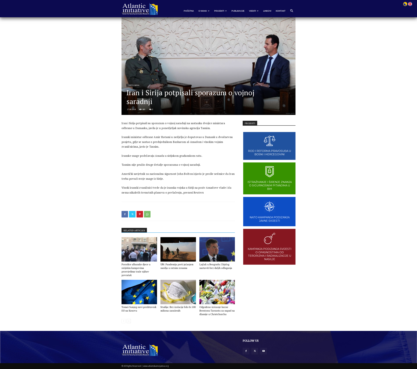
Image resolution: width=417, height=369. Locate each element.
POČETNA (189, 11)
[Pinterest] (140, 214)
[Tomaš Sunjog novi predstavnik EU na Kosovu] (139, 292)
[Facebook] (125, 214)
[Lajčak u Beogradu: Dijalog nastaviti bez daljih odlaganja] (217, 249)
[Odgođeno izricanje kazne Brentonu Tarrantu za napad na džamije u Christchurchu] (217, 292)
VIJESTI (252, 11)
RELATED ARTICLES (134, 230)
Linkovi (267, 11)
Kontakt (280, 11)
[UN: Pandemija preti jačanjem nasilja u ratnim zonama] (178, 249)
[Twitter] (132, 214)
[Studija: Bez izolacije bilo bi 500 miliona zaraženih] (178, 292)
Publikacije (237, 11)
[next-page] (129, 321)
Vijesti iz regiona (133, 85)
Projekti (219, 11)
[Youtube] (263, 351)
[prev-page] (124, 321)
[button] (291, 11)
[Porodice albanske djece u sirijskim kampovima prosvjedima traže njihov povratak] (139, 249)
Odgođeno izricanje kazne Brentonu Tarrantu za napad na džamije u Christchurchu (217, 310)
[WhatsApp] (147, 214)
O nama (202, 11)
